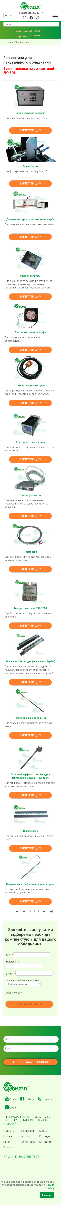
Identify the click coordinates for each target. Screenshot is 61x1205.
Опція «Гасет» (30, 166)
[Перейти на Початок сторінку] (17, 911)
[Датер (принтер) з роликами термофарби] (30, 202)
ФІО (8, 955)
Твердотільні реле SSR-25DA (30, 608)
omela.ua (29, 1099)
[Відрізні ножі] (30, 814)
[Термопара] (30, 534)
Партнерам (28, 1130)
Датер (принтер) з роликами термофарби (30, 219)
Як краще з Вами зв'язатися (22, 980)
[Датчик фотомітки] (30, 478)
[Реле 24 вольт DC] (30, 259)
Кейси (7, 1141)
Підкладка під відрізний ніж (30, 718)
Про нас (8, 1136)
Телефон (11, 961)
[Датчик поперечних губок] (30, 368)
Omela (12, 1099)
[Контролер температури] (30, 425)
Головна (8, 1130)
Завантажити (29, 1141)
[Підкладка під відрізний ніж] (30, 701)
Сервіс (43, 1130)
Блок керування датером (30, 113)
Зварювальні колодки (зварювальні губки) (30, 661)
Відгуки (8, 1147)
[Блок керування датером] (30, 96)
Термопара (30, 551)
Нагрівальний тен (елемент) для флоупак (30, 884)
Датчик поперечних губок (30, 385)
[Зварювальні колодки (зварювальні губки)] (30, 644)
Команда (44, 1136)
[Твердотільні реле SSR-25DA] (30, 591)
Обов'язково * (14, 992)
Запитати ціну (30, 130)
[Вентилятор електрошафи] (30, 315)
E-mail (9, 973)
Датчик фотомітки (30, 495)
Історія (25, 1136)
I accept (47, 1195)
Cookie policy (50, 1186)
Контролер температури (30, 442)
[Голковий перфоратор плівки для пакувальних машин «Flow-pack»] (30, 757)
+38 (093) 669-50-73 (31, 13)
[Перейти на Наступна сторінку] (44, 911)
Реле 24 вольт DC (30, 276)
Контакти (45, 1141)
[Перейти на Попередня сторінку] (24, 911)
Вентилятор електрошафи (30, 332)
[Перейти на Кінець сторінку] (51, 911)
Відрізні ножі (30, 831)
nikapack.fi (9, 1123)
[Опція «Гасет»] (30, 149)
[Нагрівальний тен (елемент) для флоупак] (30, 867)
